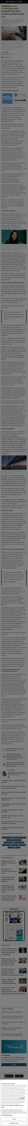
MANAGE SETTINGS (14, 1123)
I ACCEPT (14, 1119)
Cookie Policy (22, 1098)
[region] (14, 1102)
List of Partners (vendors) (6, 1115)
